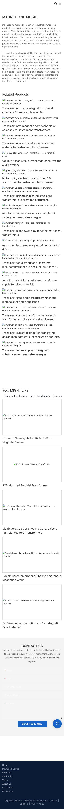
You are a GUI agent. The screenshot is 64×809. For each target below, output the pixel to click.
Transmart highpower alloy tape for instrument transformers (32, 232)
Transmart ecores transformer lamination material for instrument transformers (28, 145)
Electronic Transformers (15, 396)
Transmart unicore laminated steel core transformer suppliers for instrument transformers (27, 198)
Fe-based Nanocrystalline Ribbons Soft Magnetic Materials (27, 440)
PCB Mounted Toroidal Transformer (24, 485)
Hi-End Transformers (40, 396)
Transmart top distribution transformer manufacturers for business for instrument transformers (29, 265)
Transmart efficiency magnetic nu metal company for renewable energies (27, 110)
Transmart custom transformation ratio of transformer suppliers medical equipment (28, 317)
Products (57, 396)
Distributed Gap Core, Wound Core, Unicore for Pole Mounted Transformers (29, 530)
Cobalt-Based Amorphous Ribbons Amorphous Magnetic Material (31, 578)
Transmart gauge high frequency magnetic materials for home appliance (29, 299)
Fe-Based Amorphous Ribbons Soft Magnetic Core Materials (30, 625)
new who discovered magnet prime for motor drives (31, 247)
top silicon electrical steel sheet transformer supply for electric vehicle (30, 282)
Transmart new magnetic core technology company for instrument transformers (29, 127)
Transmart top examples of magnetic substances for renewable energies (25, 352)
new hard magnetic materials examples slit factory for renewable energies (29, 215)
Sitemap (24, 803)
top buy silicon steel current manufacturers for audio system (31, 162)
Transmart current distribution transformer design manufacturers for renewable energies (31, 334)
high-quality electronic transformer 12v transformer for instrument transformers (28, 180)
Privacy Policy (37, 803)
